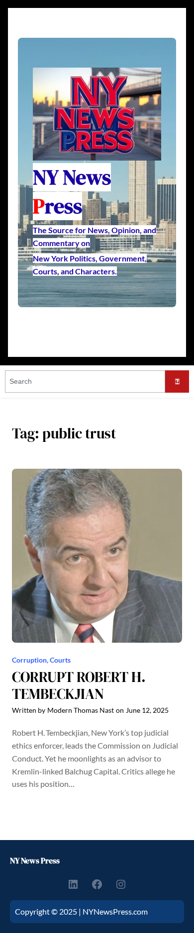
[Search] (177, 381)
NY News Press (35, 860)
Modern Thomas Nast (80, 710)
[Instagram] (121, 884)
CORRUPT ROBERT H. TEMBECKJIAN (79, 686)
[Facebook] (97, 884)
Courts (60, 660)
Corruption (29, 660)
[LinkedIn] (73, 884)
